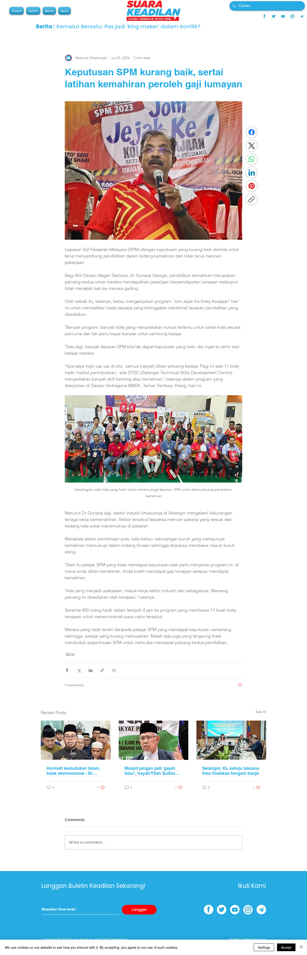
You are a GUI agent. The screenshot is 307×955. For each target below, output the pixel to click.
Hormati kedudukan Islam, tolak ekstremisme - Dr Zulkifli (73, 771)
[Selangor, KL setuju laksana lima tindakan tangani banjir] (231, 740)
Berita (70, 654)
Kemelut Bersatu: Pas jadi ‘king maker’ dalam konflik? (128, 26)
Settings (264, 947)
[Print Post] (114, 670)
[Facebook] (251, 132)
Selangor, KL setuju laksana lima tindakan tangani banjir (230, 771)
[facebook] (264, 16)
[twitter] (274, 16)
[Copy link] (251, 199)
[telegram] (302, 16)
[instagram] (292, 16)
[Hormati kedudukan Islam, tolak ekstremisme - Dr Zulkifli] (76, 740)
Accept (286, 947)
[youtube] (283, 16)
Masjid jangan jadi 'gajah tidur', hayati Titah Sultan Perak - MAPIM (149, 771)
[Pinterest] (251, 185)
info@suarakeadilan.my (247, 939)
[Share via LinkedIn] (90, 670)
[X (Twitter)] (251, 145)
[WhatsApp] (251, 159)
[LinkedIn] (251, 172)
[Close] (301, 947)
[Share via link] (102, 670)
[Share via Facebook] (67, 670)
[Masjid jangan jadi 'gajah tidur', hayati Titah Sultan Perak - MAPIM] (154, 740)
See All (261, 712)
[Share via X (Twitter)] (79, 670)
